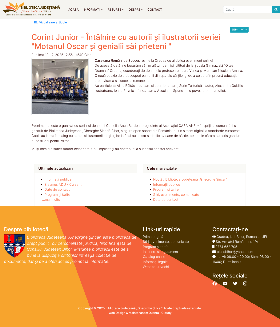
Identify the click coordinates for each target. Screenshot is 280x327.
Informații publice (58, 179)
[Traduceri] (235, 30)
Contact (154, 9)
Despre (134, 9)
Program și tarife (57, 195)
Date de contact (57, 189)
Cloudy (166, 313)
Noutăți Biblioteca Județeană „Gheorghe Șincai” (190, 179)
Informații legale (155, 262)
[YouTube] (224, 283)
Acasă (73, 9)
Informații (91, 9)
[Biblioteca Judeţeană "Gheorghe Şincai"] (31, 9)
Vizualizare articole (52, 22)
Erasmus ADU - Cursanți (63, 184)
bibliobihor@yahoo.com (235, 252)
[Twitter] (235, 283)
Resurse (114, 9)
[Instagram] (245, 283)
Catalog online (154, 257)
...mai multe (51, 199)
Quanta (154, 313)
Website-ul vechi (156, 267)
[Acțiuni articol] (244, 30)
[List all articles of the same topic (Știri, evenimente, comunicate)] (61, 86)
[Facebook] (214, 283)
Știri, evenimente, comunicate (176, 195)
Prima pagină (153, 237)
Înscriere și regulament (160, 252)
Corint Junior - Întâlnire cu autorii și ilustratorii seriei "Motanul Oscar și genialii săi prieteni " (126, 41)
